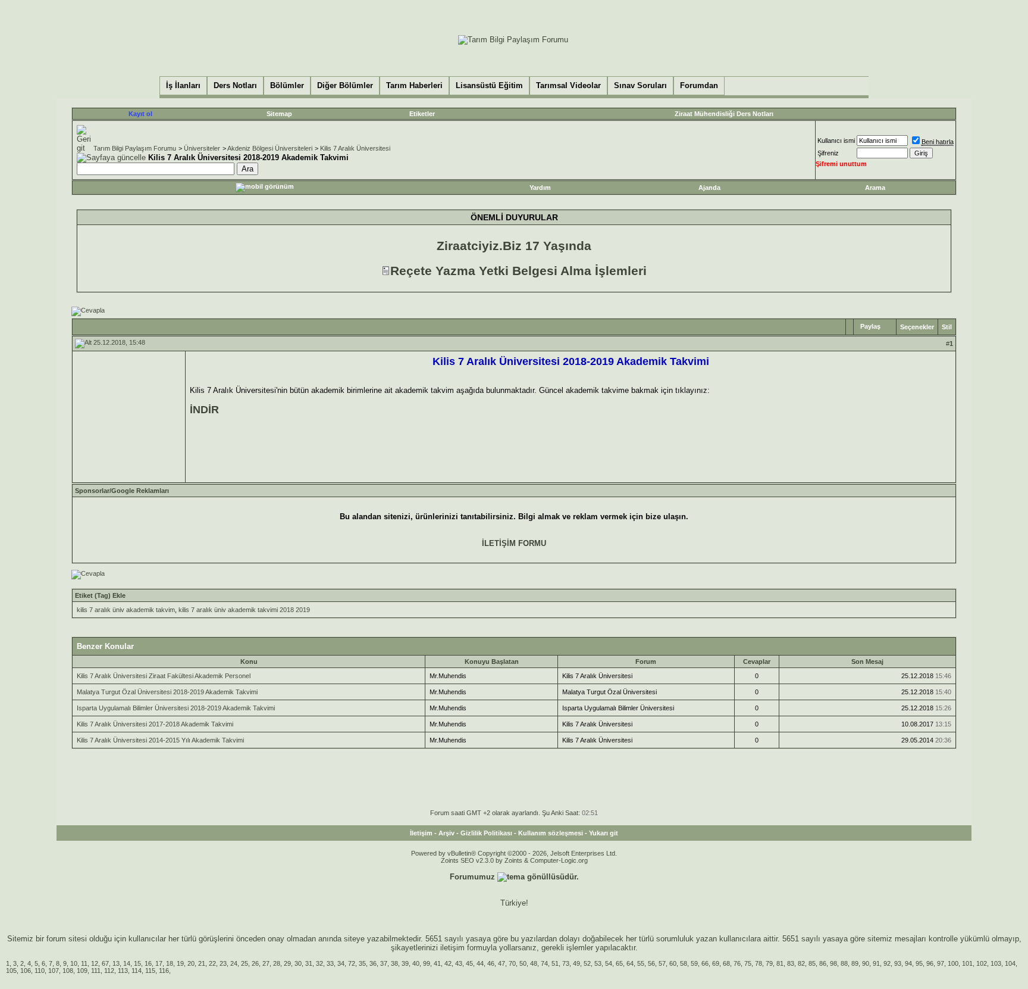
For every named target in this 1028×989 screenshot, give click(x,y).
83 (790, 963)
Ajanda (709, 187)
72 (351, 963)
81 (779, 963)
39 (405, 963)
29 (287, 963)
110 (40, 970)
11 (84, 963)
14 (126, 963)
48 (533, 963)
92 (887, 963)
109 (82, 970)
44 (480, 963)
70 (512, 963)
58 (683, 963)
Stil (947, 326)
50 (522, 963)
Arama (875, 187)
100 (953, 963)
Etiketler (422, 113)
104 (1010, 963)
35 (362, 963)
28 (276, 963)
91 (876, 963)
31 (308, 963)
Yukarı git (603, 833)
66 (705, 963)
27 (265, 963)
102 (981, 963)
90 (865, 963)
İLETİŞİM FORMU (514, 543)
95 (919, 963)
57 (662, 963)
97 (940, 963)
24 (233, 963)
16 (148, 963)
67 (105, 963)
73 (565, 963)
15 (137, 963)
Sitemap (279, 113)
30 (298, 963)
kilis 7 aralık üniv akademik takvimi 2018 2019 (244, 609)
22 (212, 963)
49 (576, 963)
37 (383, 963)
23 (223, 963)
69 (715, 963)
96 (929, 963)
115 (150, 970)
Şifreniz (828, 153)
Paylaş (870, 326)
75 (747, 963)
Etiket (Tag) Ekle (100, 595)
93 (897, 963)
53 (597, 963)
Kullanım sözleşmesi (550, 833)
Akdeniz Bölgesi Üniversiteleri (269, 148)
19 (180, 963)
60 (672, 963)
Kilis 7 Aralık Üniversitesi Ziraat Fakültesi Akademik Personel (163, 675)
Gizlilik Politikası (486, 833)
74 (544, 963)
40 (415, 963)
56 (651, 963)
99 (426, 963)
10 (73, 963)
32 (319, 963)
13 (116, 963)
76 (737, 963)
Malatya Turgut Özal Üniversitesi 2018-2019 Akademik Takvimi (167, 691)
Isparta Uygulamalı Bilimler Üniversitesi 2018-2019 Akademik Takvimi (176, 708)
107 (53, 970)
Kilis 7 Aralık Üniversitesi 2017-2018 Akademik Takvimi (155, 724)
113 (123, 970)
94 (908, 963)
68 (726, 963)
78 (758, 963)
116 (164, 970)
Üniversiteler (202, 148)
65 (619, 963)
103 (996, 963)
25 (244, 963)
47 (501, 963)
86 (822, 963)
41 (437, 963)
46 (490, 963)
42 (448, 963)
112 (109, 970)
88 (844, 963)
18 (169, 963)
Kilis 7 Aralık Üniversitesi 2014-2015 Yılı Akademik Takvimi (160, 740)
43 (458, 963)
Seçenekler (917, 326)
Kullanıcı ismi (836, 140)
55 (640, 963)
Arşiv (446, 833)
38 (394, 963)
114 (136, 970)
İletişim (421, 833)
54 (608, 963)
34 (340, 963)
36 (373, 963)
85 (812, 963)
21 (201, 963)
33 (330, 963)
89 (854, 963)
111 (96, 970)
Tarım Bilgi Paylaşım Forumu (134, 148)
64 (630, 963)
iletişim (452, 947)
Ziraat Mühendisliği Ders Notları (724, 113)
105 (11, 970)
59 (694, 963)
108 (67, 970)
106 (25, 970)
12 (94, 963)
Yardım (540, 187)
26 (255, 963)
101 (967, 963)
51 (555, 963)
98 (833, 963)
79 (769, 963)
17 (158, 963)
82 (801, 963)
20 (191, 963)
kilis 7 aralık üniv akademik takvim (126, 609)
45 (469, 963)
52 (587, 963)
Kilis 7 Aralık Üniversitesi (355, 148)
